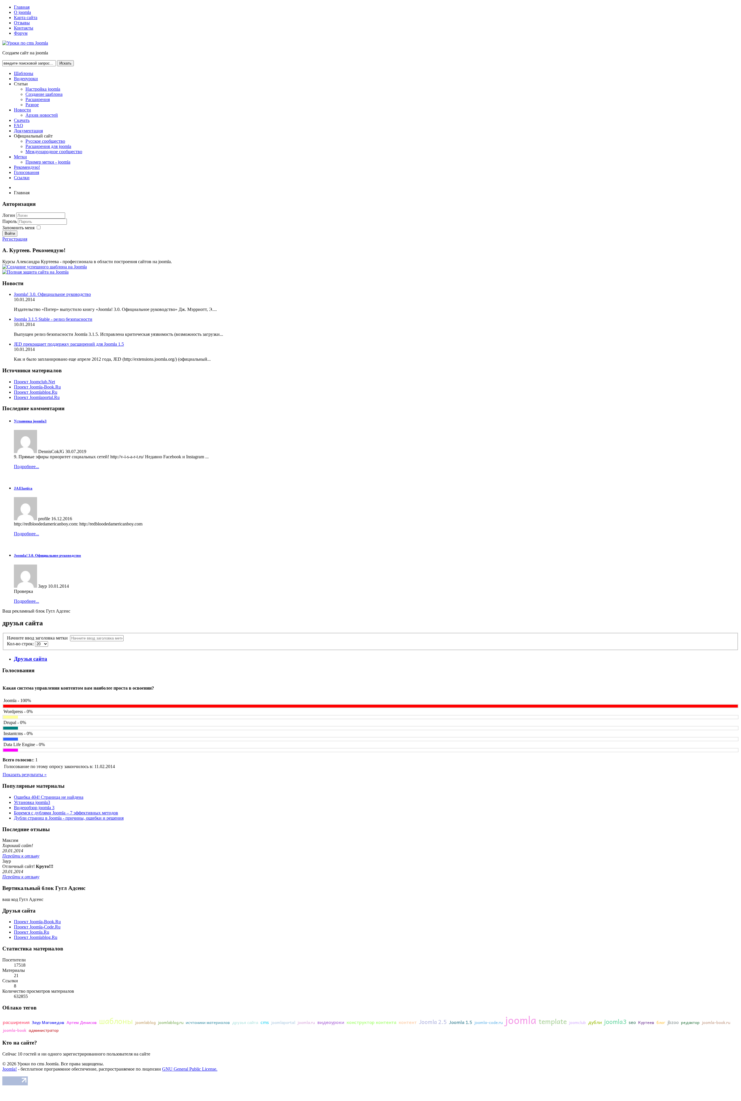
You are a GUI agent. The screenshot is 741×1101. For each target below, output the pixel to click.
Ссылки (22, 177)
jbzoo (673, 1022)
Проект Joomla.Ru (31, 932)
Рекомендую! (27, 167)
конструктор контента (371, 1022)
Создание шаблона (44, 94)
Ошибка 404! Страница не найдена (48, 797)
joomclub (577, 1022)
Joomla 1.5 (460, 1022)
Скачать (22, 120)
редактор (690, 1022)
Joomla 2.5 (433, 1021)
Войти (10, 233)
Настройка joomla (42, 89)
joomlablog (145, 1022)
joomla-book (14, 1030)
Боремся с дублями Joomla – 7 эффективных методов (66, 812)
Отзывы (22, 22)
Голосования (26, 172)
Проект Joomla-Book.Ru (37, 386)
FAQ (18, 125)
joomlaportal (283, 1022)
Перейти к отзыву (20, 855)
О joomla (22, 12)
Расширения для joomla (48, 146)
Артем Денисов (82, 1022)
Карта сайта (25, 17)
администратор (44, 1030)
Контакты (23, 27)
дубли (595, 1022)
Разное (32, 104)
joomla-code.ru (488, 1022)
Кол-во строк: (21, 643)
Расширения (37, 99)
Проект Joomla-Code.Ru (37, 926)
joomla (520, 1020)
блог (660, 1022)
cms (265, 1022)
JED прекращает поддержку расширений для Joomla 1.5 (69, 344)
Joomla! (9, 1069)
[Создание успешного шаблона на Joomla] (44, 266)
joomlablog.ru (171, 1022)
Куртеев (646, 1022)
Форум (20, 33)
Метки (20, 156)
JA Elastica (23, 488)
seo (632, 1022)
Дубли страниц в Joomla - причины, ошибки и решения (69, 818)
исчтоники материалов (208, 1022)
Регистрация (14, 239)
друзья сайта (245, 1022)
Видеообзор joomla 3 (34, 807)
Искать (65, 63)
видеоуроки (330, 1022)
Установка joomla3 (30, 421)
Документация (28, 130)
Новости (22, 109)
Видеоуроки (26, 78)
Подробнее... (26, 466)
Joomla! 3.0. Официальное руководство (52, 294)
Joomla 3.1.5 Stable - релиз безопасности (53, 319)
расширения (16, 1022)
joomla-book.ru (716, 1022)
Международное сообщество (53, 151)
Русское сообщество (45, 141)
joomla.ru (306, 1022)
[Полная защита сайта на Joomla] (35, 272)
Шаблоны (23, 73)
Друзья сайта (30, 659)
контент (408, 1022)
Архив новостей (41, 115)
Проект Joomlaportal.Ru (37, 397)
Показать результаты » (25, 774)
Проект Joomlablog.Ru (35, 392)
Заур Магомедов (48, 1022)
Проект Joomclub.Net (34, 381)
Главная (22, 7)
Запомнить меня (18, 227)
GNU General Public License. (189, 1069)
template (553, 1021)
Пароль (10, 221)
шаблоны (116, 1020)
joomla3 (615, 1021)
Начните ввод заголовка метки (38, 637)
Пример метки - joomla (47, 162)
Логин (8, 215)
